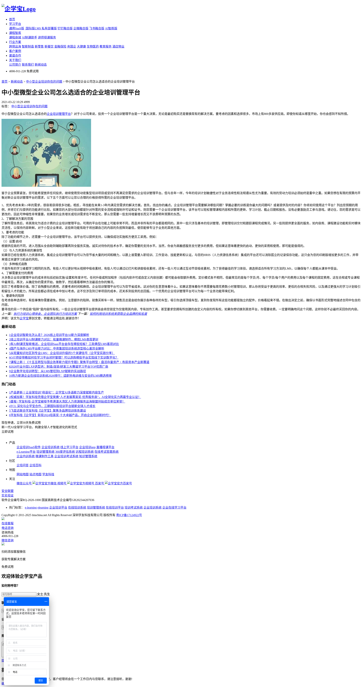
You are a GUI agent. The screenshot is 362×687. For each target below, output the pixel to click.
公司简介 (15, 64)
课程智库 (15, 33)
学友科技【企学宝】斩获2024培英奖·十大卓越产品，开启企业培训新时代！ (60, 415)
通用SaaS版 (16, 28)
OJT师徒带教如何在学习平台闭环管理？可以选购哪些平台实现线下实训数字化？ (63, 357)
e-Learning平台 (26, 451)
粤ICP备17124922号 (129, 515)
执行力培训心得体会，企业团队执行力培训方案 (45, 313)
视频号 (62, 483)
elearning (43, 507)
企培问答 (23, 465)
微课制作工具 (44, 456)
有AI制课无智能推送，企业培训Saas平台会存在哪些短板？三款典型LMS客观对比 (64, 344)
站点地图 (35, 474)
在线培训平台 (115, 507)
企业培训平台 (58, 507)
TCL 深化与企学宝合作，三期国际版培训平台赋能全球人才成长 (52, 406)
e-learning (31, 507)
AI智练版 (111, 28)
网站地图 (23, 474)
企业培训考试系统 (66, 456)
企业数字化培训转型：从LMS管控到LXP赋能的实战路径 (47, 371)
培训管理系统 (45, 451)
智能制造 (28, 46)
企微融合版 (80, 28)
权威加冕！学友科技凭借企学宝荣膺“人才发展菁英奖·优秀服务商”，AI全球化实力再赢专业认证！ (75, 397)
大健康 (81, 46)
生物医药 (93, 46)
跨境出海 (15, 46)
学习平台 (15, 23)
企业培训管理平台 (59, 113)
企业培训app (87, 447)
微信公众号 (24, 483)
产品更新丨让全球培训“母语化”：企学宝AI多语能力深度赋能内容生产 (56, 392)
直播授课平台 (105, 447)
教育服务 (106, 46)
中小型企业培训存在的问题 (44, 81)
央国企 (71, 46)
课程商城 (15, 37)
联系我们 (28, 64)
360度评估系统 (65, 451)
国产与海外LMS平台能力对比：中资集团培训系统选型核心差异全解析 (56, 348)
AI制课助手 (29, 37)
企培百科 (35, 465)
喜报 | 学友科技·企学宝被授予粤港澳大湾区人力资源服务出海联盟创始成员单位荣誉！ (67, 401)
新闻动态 (41, 64)
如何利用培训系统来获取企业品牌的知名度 (118, 313)
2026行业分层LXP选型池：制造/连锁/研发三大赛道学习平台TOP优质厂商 (58, 366)
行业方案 (15, 42)
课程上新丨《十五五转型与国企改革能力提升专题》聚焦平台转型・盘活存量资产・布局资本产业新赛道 (79, 362)
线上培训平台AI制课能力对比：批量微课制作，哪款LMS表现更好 (53, 339)
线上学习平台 (69, 447)
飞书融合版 (96, 28)
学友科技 (48, 474)
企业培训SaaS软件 (29, 447)
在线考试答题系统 (106, 451)
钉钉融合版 (65, 28)
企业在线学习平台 (174, 507)
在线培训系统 (77, 507)
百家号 (100, 483)
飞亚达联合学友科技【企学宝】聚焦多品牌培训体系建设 (47, 410)
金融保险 (60, 46)
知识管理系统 (88, 456)
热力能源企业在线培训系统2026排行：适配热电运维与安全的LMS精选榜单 (60, 375)
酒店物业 (118, 46)
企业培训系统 (50, 447)
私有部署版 (49, 28)
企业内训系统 (26, 456)
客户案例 (15, 51)
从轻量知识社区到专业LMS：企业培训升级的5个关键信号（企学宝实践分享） (62, 353)
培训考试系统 (134, 507)
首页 (12, 19)
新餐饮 (49, 46)
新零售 (39, 46)
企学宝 (24, 318)
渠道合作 (15, 55)
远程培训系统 (85, 451)
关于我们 (15, 60)
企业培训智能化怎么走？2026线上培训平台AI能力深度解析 (49, 335)
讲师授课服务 (47, 37)
